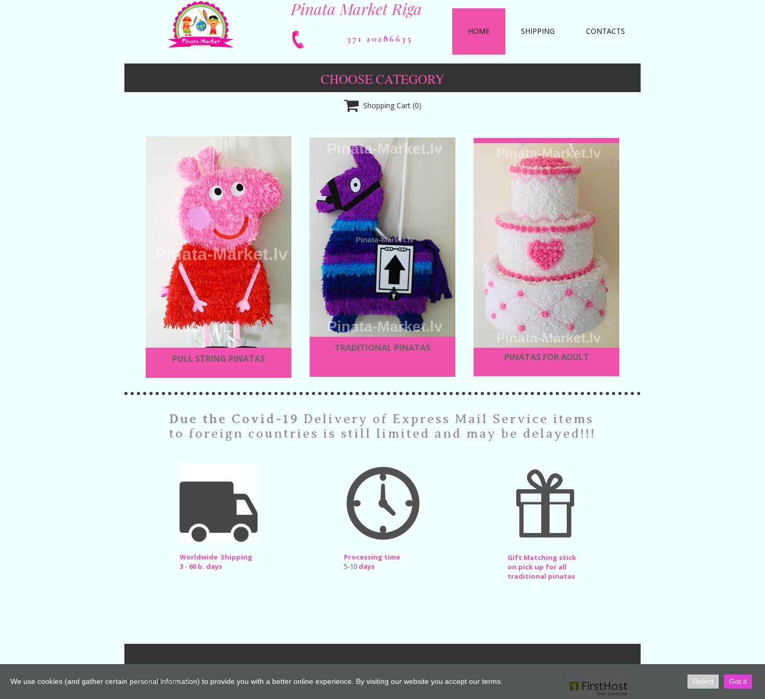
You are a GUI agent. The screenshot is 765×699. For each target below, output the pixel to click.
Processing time (372, 557)
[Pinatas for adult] (546, 245)
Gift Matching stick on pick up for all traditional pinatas (541, 567)
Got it (738, 681)
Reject (703, 681)
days (367, 566)
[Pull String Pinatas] (218, 251)
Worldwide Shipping (216, 557)
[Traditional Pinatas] (382, 237)
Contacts (605, 31)
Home (479, 31)
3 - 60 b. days (201, 566)
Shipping (538, 31)
